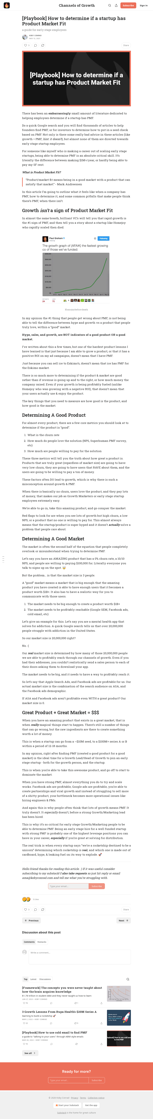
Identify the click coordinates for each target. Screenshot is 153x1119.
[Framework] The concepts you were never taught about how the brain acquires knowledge (62, 989)
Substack (61, 1112)
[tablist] (35, 942)
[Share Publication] (116, 5)
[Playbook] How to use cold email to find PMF (54, 1032)
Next (121, 920)
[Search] (110, 5)
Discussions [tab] (45, 979)
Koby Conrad (35, 35)
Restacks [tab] (42, 942)
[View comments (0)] (36, 45)
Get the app (91, 1105)
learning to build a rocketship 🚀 (39, 1015)
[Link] (18, 210)
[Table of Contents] (3, 559)
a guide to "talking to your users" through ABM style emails (52, 1036)
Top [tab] (25, 979)
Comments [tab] (29, 942)
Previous (33, 920)
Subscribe (128, 5)
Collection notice (96, 1097)
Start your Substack (68, 1105)
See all (28, 1053)
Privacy (74, 1097)
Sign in (144, 5)
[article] (76, 995)
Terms (83, 1097)
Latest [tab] (33, 979)
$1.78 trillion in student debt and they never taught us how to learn (56, 995)
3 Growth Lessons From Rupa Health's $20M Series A (59, 1012)
